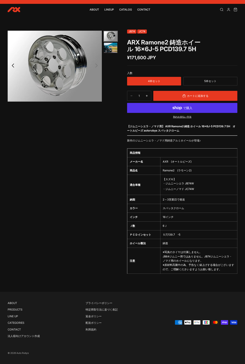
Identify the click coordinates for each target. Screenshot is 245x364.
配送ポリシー (94, 322)
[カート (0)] (235, 10)
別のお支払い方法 (182, 117)
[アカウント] (228, 10)
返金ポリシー (94, 316)
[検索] (222, 10)
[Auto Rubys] (14, 9)
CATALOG (125, 9)
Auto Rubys (22, 353)
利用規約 (91, 329)
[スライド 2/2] (110, 48)
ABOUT (94, 9)
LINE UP (13, 316)
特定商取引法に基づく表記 (102, 309)
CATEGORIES (16, 322)
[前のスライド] (12, 66)
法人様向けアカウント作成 (24, 336)
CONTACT (143, 9)
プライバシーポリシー (99, 303)
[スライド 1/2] (110, 36)
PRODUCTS (15, 309)
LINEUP (109, 9)
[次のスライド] (97, 66)
